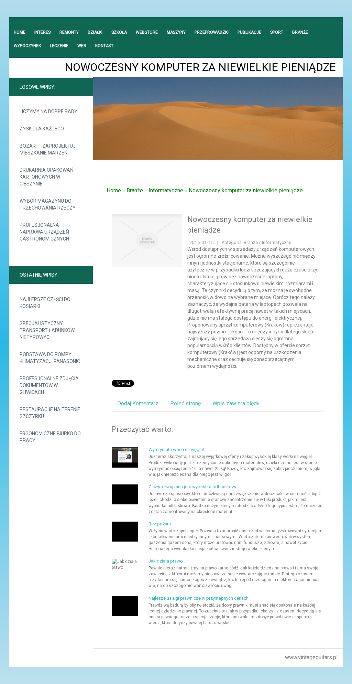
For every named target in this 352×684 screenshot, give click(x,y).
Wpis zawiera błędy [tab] (236, 403)
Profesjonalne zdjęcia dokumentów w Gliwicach (49, 385)
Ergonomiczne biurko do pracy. (50, 437)
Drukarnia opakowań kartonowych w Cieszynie (47, 176)
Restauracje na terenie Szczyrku (50, 413)
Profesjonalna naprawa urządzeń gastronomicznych (44, 232)
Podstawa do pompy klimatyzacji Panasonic (50, 358)
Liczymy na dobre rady (48, 111)
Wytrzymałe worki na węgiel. (176, 449)
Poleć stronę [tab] (185, 403)
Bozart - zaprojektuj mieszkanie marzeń (48, 149)
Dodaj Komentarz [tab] (137, 403)
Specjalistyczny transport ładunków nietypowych (47, 330)
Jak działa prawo (165, 561)
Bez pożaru (159, 523)
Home (114, 190)
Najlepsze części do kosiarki (45, 303)
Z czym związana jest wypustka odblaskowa (193, 486)
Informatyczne (165, 190)
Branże (134, 190)
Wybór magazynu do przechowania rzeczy (48, 204)
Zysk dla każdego (42, 128)
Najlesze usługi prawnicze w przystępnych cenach (198, 598)
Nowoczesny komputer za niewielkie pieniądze (246, 190)
